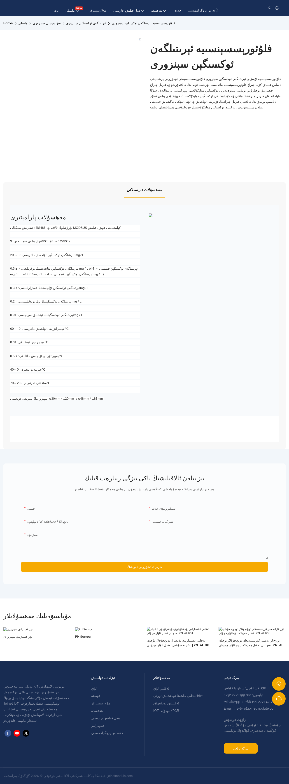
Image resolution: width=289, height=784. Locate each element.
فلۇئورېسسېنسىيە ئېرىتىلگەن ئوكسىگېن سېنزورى (143, 23)
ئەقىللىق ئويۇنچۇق (166, 703)
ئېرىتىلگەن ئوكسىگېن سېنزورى (86, 23)
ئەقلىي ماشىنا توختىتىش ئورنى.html (178, 696)
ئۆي (94, 688)
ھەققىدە (97, 711)
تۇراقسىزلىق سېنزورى (18, 636)
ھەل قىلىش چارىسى (105, 718)
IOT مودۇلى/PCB (166, 711)
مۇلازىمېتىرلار (100, 703)
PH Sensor (83, 636)
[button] (217, 10)
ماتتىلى (23, 23)
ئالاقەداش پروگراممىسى (108, 733)
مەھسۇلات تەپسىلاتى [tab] (144, 190)
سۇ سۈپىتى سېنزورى (47, 23)
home (8, 23)
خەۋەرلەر (98, 726)
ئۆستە (95, 696)
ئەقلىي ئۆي (161, 688)
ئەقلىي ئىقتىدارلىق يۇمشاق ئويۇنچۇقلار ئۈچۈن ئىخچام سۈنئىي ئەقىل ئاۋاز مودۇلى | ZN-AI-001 (178, 642)
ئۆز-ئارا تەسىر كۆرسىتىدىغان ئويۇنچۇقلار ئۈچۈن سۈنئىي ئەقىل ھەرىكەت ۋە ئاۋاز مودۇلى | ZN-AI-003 (251, 643)
